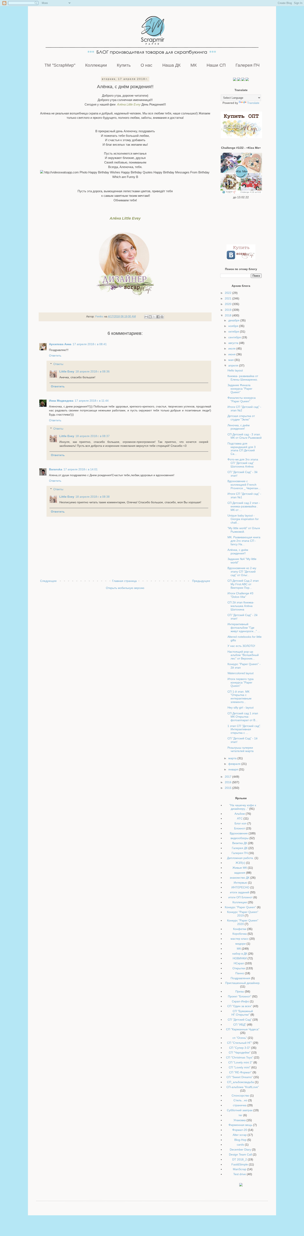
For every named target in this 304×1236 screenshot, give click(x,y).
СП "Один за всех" (239, 1006)
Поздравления (240, 978)
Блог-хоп (241, 823)
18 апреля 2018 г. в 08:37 (92, 436)
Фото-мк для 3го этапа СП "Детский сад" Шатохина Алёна (242, 463)
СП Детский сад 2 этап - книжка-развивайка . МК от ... (243, 506)
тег (240, 1115)
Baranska (55, 469)
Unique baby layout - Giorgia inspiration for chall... (243, 519)
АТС (240, 818)
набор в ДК (239, 953)
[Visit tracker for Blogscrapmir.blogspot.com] (241, 1185)
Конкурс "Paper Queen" (240, 907)
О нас (146, 65)
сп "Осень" (239, 1037)
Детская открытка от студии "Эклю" (241, 417)
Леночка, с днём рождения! (238, 427)
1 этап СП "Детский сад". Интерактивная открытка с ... (244, 729)
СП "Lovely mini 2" (240, 1062)
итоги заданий (239, 892)
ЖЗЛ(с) (240, 862)
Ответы (58, 364)
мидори (240, 943)
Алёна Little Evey (129, 104)
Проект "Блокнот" (239, 996)
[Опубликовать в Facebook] (158, 317)
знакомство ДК (239, 877)
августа (233, 343)
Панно (239, 973)
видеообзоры (240, 838)
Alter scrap (240, 1134)
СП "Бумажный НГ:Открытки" (242, 1012)
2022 (228, 292)
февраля (234, 763)
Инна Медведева (61, 400)
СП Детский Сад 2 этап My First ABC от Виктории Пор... (243, 584)
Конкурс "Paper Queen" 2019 (242, 913)
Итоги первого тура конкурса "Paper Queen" (240, 682)
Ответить (55, 355)
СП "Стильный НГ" (239, 1042)
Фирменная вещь (240, 1125)
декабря (234, 320)
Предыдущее (201, 581)
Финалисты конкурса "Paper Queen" (241, 399)
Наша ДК (171, 65)
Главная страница (124, 581)
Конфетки (239, 929)
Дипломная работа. (240, 858)
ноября (233, 326)
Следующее (48, 581)
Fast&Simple (239, 1164)
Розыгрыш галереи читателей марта (240, 749)
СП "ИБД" (239, 1024)
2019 (228, 309)
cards (240, 1144)
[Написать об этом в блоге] (150, 317)
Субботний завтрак (240, 1110)
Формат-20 (239, 1129)
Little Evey (66, 371)
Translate (253, 103)
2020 (228, 304)
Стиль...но (240, 1100)
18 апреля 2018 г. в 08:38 (92, 496)
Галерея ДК (240, 848)
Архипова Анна (60, 344)
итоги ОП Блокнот (240, 897)
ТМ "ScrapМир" (59, 65)
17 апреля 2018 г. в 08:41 (90, 344)
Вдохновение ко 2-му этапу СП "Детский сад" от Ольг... (241, 571)
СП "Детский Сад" (240, 1019)
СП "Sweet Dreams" (239, 1077)
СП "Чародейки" (239, 1052)
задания (239, 872)
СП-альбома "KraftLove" (242, 1087)
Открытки (238, 968)
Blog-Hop (240, 1139)
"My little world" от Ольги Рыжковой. (243, 529)
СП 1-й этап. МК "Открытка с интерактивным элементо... (239, 697)
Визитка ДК (239, 843)
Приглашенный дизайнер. (242, 983)
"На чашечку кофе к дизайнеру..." (242, 807)
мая (231, 360)
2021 (228, 298)
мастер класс (240, 938)
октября (234, 331)
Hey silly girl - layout (240, 707)
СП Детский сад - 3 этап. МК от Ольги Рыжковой (244, 436)
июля (232, 348)
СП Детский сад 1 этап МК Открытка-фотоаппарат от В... (242, 717)
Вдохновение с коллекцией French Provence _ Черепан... (244, 484)
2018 (228, 315)
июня (232, 354)
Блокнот (239, 828)
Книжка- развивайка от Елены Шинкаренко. (242, 377)
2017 (228, 776)
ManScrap (239, 1169)
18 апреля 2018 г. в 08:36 (92, 371)
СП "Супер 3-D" (239, 1047)
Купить (124, 65)
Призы (239, 991)
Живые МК (239, 867)
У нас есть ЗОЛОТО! (241, 645)
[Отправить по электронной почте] (146, 317)
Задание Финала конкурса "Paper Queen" (239, 388)
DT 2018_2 (239, 1159)
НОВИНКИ (240, 958)
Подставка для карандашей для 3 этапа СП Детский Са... (241, 448)
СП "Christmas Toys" (239, 1057)
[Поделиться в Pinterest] (162, 317)
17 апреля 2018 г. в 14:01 (80, 469)
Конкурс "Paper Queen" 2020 (242, 922)
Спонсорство (240, 1095)
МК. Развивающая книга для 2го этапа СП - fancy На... (243, 541)
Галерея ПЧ (248, 65)
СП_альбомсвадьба (240, 1082)
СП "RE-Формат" (240, 1072)
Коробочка (239, 933)
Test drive (239, 1174)
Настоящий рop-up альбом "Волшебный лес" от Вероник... (243, 655)
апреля (233, 365)
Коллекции (96, 65)
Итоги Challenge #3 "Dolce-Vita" (240, 595)
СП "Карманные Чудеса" (242, 1029)
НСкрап (239, 963)
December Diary (240, 1149)
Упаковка (239, 1120)
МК (193, 65)
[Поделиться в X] (154, 317)
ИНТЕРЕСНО (240, 887)
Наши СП (216, 65)
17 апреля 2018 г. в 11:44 (92, 400)
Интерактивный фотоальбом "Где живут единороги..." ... (243, 627)
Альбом (240, 813)
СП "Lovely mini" (239, 1067)
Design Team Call (240, 1154)
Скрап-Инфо (240, 1001)
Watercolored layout (240, 673)
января (233, 769)
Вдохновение (239, 833)
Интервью (240, 882)
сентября (235, 337)
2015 (228, 787)
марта (232, 758)
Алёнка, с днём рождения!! (237, 551)
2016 (228, 782)
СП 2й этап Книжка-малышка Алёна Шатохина (240, 606)
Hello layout (235, 370)
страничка (240, 1105)
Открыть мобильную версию (125, 588)
